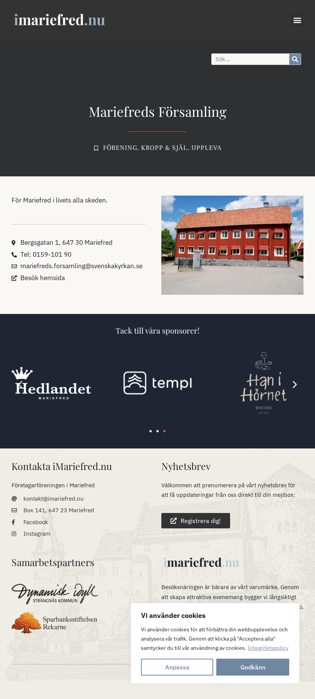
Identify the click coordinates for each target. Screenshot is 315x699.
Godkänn (252, 667)
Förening (120, 148)
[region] (215, 643)
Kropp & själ (164, 148)
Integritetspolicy (268, 647)
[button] (297, 19)
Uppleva (206, 148)
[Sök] (295, 59)
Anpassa (177, 667)
